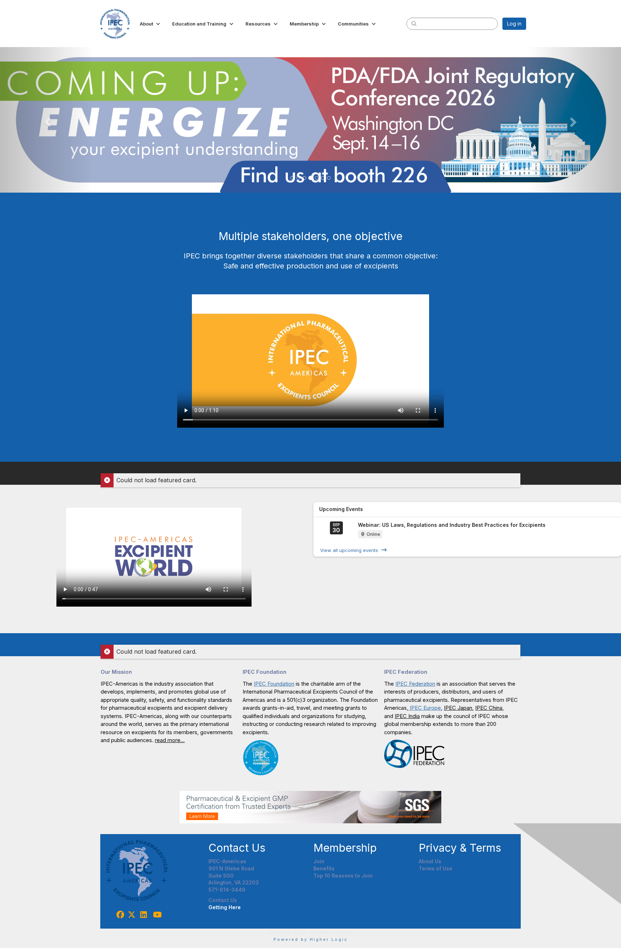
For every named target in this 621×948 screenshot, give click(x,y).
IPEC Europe (424, 708)
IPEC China (488, 708)
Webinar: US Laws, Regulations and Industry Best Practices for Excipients (452, 525)
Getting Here (224, 907)
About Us (430, 861)
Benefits (324, 868)
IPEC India (407, 716)
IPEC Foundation (274, 684)
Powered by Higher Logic (310, 939)
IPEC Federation (415, 684)
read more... (170, 740)
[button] (150, 23)
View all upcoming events (349, 550)
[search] (414, 23)
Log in (514, 23)
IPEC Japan (458, 708)
